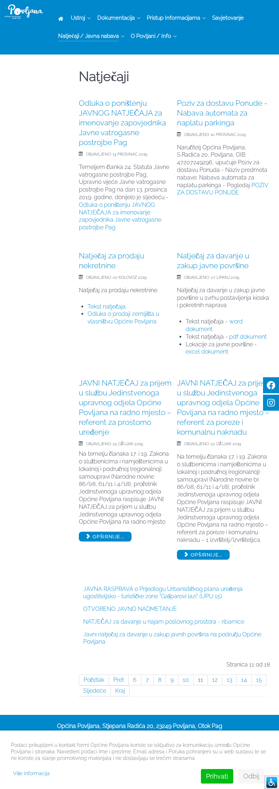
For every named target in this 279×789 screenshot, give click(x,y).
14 (244, 679)
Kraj (120, 690)
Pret (118, 679)
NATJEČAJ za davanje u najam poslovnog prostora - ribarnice (163, 621)
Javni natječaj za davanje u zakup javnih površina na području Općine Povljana (172, 638)
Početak (94, 679)
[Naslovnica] (62, 18)
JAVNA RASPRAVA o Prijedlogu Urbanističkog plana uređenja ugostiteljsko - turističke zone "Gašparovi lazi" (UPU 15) (163, 592)
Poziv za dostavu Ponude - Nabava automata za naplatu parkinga (222, 112)
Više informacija (31, 773)
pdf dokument (248, 336)
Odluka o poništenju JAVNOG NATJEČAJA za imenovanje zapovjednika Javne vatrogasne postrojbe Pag (122, 122)
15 (259, 679)
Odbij (251, 776)
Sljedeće (94, 690)
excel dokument (207, 351)
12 (215, 679)
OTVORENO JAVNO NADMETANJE (130, 608)
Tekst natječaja (107, 306)
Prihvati (217, 776)
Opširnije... (108, 536)
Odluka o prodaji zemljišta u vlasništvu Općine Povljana (123, 317)
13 (229, 679)
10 (186, 679)
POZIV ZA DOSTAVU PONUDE (222, 189)
